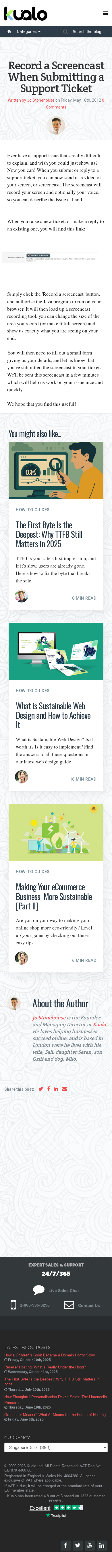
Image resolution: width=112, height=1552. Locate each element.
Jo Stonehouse (48, 1017)
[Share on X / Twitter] (40, 1089)
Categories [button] (27, 31)
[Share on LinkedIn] (56, 1089)
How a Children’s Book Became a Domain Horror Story (49, 1355)
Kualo (99, 1024)
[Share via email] (64, 1089)
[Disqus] (56, 1171)
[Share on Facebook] (48, 1089)
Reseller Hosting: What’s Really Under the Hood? (45, 1367)
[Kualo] (44, 13)
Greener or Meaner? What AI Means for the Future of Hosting (55, 1415)
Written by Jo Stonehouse (31, 100)
